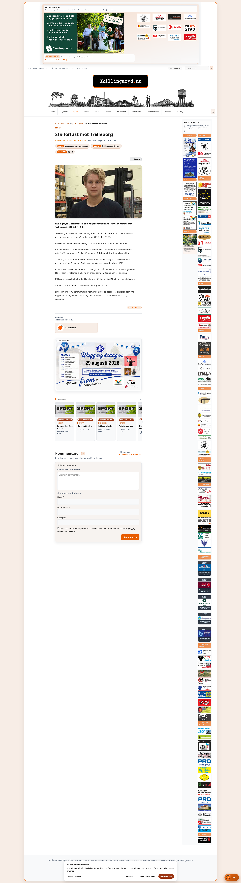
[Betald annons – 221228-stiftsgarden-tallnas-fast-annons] (144, 18)
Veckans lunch (64, 68)
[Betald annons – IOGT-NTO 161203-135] (204, 828)
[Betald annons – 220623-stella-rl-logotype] (204, 374)
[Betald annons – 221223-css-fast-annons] (204, 279)
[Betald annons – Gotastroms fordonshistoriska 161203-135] (204, 777)
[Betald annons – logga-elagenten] (190, 37)
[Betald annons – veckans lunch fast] (204, 139)
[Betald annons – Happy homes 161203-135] (204, 289)
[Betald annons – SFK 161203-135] (204, 652)
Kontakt (85, 68)
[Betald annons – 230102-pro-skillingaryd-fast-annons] (204, 762)
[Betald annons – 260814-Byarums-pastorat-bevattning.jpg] (190, 244)
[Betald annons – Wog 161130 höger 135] (204, 543)
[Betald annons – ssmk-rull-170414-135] (204, 665)
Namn (60, 497)
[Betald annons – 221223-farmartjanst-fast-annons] (204, 223)
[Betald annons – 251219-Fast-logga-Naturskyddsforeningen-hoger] (204, 737)
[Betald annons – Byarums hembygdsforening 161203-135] (204, 755)
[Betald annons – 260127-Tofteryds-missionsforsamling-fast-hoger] (204, 408)
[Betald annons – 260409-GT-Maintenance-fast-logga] (159, 28)
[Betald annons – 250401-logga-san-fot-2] (204, 197)
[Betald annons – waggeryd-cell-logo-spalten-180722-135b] (204, 535)
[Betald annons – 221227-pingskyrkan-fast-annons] (204, 400)
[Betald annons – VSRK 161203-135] (204, 680)
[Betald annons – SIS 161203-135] (204, 658)
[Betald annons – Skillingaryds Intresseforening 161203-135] (204, 821)
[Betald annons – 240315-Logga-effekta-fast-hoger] (204, 260)
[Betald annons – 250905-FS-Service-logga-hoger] (175, 27)
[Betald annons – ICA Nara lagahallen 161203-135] (204, 154)
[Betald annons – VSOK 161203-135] (204, 673)
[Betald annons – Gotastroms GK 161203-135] (204, 694)
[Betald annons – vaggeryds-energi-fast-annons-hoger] (204, 840)
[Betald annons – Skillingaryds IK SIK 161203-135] (204, 702)
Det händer (43, 68)
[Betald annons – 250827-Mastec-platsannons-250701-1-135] (190, 189)
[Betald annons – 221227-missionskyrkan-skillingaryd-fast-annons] (204, 437)
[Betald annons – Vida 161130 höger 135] (204, 498)
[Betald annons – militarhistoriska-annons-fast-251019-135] (204, 770)
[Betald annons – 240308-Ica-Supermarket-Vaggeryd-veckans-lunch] (204, 162)
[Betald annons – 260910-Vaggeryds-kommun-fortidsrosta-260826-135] (190, 223)
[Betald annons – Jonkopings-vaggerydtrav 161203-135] (204, 717)
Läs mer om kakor (74, 876)
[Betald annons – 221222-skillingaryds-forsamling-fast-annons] (144, 26)
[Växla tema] (213, 111)
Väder (29, 68)
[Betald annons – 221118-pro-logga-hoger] (204, 800)
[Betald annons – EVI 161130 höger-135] (204, 528)
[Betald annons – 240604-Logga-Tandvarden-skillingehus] (204, 255)
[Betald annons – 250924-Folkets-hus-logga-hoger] (204, 348)
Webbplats (61, 517)
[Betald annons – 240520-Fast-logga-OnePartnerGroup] (190, 17)
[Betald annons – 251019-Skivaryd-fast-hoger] (204, 785)
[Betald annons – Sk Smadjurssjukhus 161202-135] (204, 209)
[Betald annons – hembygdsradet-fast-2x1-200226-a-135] (204, 730)
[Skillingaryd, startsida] (120, 81)
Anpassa (130, 876)
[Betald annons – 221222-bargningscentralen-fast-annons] (204, 466)
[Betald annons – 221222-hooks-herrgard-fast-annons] (204, 171)
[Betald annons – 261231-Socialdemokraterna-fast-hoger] (204, 585)
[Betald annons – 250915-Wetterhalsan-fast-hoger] (175, 37)
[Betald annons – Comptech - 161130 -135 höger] (204, 490)
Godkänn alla (166, 876)
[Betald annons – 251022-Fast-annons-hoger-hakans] (204, 237)
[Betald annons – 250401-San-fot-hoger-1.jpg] (204, 185)
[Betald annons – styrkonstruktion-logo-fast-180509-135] (204, 550)
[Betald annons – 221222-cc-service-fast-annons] (204, 473)
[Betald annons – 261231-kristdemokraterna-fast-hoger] (204, 567)
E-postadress (63, 507)
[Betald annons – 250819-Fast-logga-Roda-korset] (204, 326)
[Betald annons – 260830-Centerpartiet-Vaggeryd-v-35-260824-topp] (89, 33)
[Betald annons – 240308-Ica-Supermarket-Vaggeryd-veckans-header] (159, 17)
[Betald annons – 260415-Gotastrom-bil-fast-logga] (175, 16)
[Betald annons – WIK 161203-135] (204, 688)
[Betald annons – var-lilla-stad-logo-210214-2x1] (190, 28)
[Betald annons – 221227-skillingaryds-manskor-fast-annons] (204, 814)
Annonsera (76, 68)
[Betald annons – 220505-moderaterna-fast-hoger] (204, 633)
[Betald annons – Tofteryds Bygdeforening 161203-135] (204, 792)
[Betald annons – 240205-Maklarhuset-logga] (204, 384)
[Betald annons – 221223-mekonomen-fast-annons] (204, 479)
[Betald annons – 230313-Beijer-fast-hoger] (204, 304)
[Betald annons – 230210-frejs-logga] (204, 337)
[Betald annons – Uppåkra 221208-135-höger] (204, 521)
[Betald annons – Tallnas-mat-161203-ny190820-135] (204, 146)
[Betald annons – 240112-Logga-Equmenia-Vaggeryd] (204, 421)
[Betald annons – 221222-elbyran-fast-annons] (204, 216)
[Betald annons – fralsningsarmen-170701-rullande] (204, 431)
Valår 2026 (53, 68)
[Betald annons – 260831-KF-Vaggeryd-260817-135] (190, 208)
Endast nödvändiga (147, 876)
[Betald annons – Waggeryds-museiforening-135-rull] (204, 807)
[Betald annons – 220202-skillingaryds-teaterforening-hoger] (204, 745)
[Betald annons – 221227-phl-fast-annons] (159, 36)
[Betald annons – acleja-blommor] (204, 311)
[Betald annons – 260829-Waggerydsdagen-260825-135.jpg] (190, 148)
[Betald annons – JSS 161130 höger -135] (204, 505)
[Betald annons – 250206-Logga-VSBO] (204, 379)
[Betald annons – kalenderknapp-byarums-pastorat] (144, 37)
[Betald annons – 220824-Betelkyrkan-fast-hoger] (204, 393)
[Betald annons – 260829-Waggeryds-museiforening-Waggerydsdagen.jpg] (190, 168)
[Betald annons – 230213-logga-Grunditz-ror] (204, 272)
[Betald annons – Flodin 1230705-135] (204, 368)
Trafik (35, 68)
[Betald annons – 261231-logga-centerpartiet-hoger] (204, 602)
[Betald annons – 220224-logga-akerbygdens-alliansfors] (204, 415)
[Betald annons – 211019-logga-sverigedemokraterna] (204, 618)
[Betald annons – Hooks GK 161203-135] (204, 709)
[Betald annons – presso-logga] (204, 514)
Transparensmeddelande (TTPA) (56, 60)
